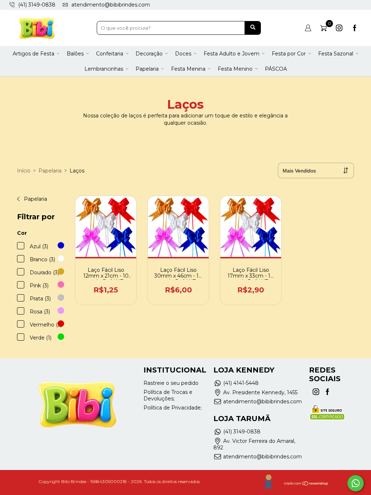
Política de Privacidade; (172, 407)
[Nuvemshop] (306, 484)
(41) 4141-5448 (241, 383)
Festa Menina (188, 69)
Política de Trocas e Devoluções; (167, 395)
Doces (183, 53)
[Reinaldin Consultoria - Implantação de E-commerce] (268, 482)
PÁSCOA (276, 69)
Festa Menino (235, 69)
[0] (323, 28)
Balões (75, 53)
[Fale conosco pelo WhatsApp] (355, 483)
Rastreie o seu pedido (171, 383)
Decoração (149, 53)
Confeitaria (109, 53)
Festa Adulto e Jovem (231, 53)
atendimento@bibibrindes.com (110, 4)
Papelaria (147, 69)
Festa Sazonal (335, 53)
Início (23, 170)
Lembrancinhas (103, 69)
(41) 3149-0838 (241, 431)
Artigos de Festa (33, 53)
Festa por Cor (289, 53)
